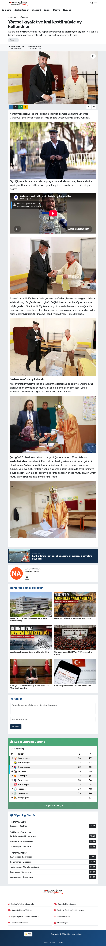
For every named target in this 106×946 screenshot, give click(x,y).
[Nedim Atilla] (16, 573)
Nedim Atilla (32, 571)
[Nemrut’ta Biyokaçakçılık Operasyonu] (75, 604)
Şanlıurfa (7, 10)
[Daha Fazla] (25, 107)
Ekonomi (36, 10)
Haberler (12, 17)
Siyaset (67, 10)
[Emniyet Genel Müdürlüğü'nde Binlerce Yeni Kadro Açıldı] (31, 671)
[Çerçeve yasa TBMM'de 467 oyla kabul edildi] (75, 638)
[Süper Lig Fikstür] (94, 815)
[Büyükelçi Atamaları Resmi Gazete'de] (75, 671)
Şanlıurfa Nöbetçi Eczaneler (23, 904)
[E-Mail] (27, 577)
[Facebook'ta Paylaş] (11, 107)
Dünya (56, 10)
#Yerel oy (13, 40)
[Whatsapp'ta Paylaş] (20, 107)
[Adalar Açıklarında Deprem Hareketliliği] (31, 638)
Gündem (24, 17)
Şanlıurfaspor (21, 10)
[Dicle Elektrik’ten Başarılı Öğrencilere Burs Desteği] (31, 604)
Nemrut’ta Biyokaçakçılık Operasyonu (72, 618)
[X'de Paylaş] (15, 107)
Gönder (16, 726)
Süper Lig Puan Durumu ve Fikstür (25, 917)
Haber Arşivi (62, 923)
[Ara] (91, 3)
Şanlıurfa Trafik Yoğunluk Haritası (70, 910)
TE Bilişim (59, 942)
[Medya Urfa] (18, 3)
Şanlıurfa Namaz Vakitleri (22, 910)
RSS (29, 934)
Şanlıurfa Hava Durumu (67, 904)
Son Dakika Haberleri (19, 923)
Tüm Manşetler (63, 917)
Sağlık (47, 10)
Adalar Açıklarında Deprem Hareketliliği (29, 652)
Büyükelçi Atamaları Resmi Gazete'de (72, 686)
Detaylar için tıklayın (53, 806)
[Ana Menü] (95, 3)
